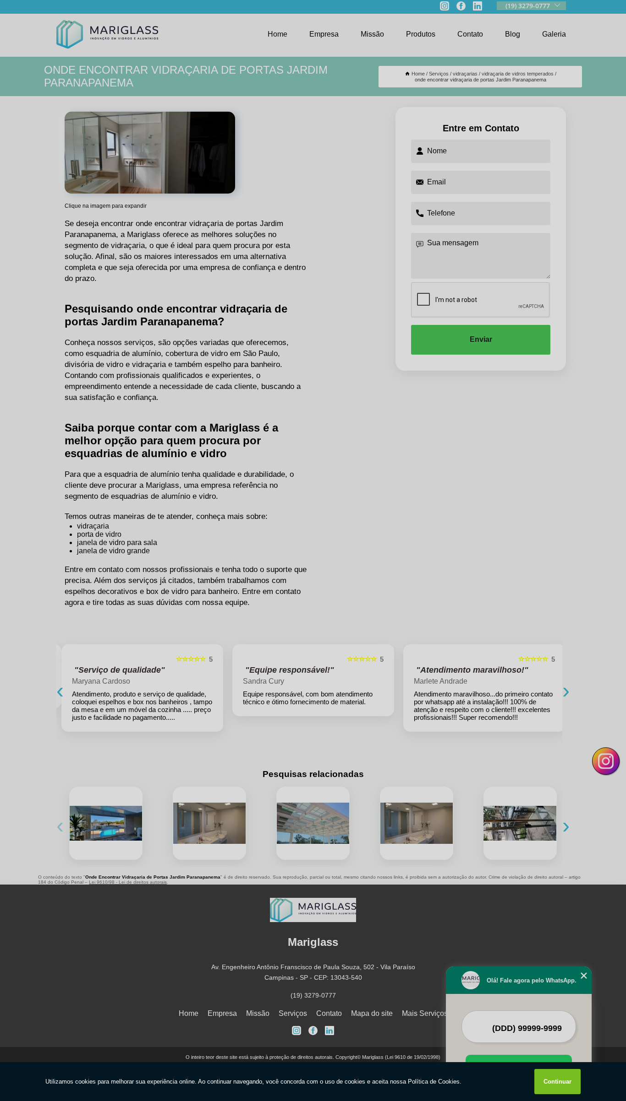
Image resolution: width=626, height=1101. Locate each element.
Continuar (557, 1081)
